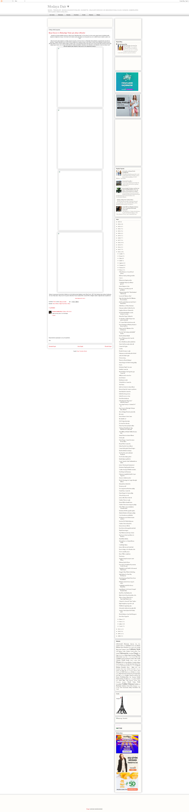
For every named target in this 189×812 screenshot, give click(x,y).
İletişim (98, 14)
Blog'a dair (118, 649)
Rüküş (138, 673)
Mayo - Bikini (130, 667)
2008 (119, 636)
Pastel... (121, 365)
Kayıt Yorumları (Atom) (82, 351)
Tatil (127, 680)
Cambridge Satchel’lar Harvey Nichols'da (126, 586)
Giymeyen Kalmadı (125, 658)
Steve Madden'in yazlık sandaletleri (127, 342)
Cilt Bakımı (119, 651)
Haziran (121, 267)
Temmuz (121, 265)
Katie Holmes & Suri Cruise (125, 416)
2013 (119, 249)
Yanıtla (53, 315)
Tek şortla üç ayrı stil (124, 495)
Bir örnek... (121, 414)
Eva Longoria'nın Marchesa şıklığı (127, 488)
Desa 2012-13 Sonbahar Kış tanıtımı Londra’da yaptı (127, 565)
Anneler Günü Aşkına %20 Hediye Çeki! (127, 611)
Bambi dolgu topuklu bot (125, 459)
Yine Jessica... (122, 556)
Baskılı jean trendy (123, 380)
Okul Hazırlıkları (130, 670)
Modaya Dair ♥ (58, 6)
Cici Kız (121, 348)
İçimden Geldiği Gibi (57, 311)
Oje (125, 670)
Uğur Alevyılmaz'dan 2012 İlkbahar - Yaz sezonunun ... (127, 298)
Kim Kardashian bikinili (124, 336)
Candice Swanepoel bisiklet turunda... (127, 469)
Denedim (131, 653)
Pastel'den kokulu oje (124, 398)
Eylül (120, 260)
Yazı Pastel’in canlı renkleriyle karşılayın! (126, 453)
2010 (119, 631)
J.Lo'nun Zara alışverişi (124, 423)
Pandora (129, 672)
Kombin (128, 665)
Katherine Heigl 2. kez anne (125, 367)
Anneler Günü (119, 645)
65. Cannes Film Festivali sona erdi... (127, 322)
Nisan (120, 619)
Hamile (127, 660)
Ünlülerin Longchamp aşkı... (125, 606)
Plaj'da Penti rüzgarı (123, 530)
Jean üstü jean (122, 377)
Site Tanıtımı (132, 677)
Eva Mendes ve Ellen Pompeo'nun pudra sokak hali (127, 319)
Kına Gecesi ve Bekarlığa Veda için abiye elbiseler (127, 408)
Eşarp (124, 657)
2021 (119, 231)
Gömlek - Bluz (133, 658)
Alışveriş (132, 644)
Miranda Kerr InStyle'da (124, 484)
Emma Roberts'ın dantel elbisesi (126, 435)
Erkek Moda (119, 657)
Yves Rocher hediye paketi (125, 456)
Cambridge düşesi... (123, 545)
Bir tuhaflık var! (122, 418)
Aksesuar (126, 644)
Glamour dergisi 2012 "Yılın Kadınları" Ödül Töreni (128, 292)
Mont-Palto (133, 669)
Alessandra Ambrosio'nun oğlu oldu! (127, 608)
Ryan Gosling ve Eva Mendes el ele (127, 549)
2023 (119, 226)
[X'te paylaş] (75, 302)
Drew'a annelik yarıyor (124, 551)
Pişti (120, 674)
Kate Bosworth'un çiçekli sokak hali (127, 528)
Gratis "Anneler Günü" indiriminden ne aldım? (128, 461)
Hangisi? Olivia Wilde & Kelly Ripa (127, 572)
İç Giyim (126, 662)
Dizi (120, 655)
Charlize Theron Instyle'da (125, 523)
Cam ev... (121, 278)
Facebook (76, 14)
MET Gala (137, 667)
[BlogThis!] (73, 302)
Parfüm (133, 672)
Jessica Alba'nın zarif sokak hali (126, 547)
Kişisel (122, 665)
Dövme (122, 655)
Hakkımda (60, 14)
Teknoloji (131, 680)
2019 (119, 235)
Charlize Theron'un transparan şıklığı (127, 504)
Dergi (136, 653)
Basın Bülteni (56, 303)
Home (118, 662)
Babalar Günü (134, 645)
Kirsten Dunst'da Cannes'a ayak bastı (127, 389)
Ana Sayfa (51, 14)
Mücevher (138, 669)
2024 (119, 224)
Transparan (118, 682)
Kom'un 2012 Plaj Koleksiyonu (126, 521)
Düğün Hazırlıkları (63, 303)
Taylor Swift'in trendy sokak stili (126, 344)
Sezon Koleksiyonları (122, 677)
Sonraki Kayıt (52, 346)
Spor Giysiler (137, 679)
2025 (119, 222)
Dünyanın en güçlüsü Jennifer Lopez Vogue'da (127, 474)
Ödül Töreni (124, 672)
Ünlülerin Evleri (125, 686)
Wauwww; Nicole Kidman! (125, 360)
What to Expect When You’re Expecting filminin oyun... (126, 598)
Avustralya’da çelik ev (127, 181)
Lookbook (137, 665)
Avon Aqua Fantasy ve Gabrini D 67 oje (127, 405)
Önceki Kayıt (108, 346)
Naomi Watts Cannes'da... (125, 444)
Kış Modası (118, 665)
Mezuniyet (118, 669)
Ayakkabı (128, 645)
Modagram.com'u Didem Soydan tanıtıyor (126, 518)
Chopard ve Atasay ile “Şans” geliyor (127, 601)
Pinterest (91, 14)
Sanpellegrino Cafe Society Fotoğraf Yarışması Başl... (127, 589)
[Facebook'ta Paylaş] (76, 302)
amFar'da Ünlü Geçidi (124, 355)
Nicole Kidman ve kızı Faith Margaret (128, 614)
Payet (136, 672)
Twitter (83, 14)
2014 (119, 247)
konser (131, 665)
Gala (139, 657)
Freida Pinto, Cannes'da (124, 491)
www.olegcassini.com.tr (80, 298)
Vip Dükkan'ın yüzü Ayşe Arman (126, 532)
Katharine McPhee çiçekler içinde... (127, 510)
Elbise (69, 303)
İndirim (138, 662)
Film (137, 657)
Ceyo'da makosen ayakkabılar (126, 515)
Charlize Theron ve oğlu (124, 500)
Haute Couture (133, 660)
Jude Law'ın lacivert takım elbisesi (127, 387)
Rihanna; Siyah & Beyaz (124, 562)
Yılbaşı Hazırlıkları (133, 687)
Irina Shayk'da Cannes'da (125, 391)
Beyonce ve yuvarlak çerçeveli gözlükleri (126, 289)
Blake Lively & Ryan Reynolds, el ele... (128, 595)
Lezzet (134, 665)
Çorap (139, 651)
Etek (126, 657)
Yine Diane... (122, 384)
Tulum (134, 682)
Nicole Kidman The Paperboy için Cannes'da (127, 372)
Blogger (88, 809)
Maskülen (123, 667)
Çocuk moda (134, 651)
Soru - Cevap (131, 678)
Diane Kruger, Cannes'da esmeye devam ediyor (126, 440)
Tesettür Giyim (137, 680)
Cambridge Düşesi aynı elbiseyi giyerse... (126, 283)
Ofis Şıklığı (121, 670)
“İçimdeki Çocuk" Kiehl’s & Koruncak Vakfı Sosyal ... (128, 569)
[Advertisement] (76, 22)
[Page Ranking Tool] (119, 728)
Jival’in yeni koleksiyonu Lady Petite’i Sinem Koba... (127, 302)
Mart (120, 621)
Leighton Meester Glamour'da (126, 310)
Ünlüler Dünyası (128, 684)
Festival (133, 657)
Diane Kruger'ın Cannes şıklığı (126, 493)
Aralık (120, 254)
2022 (119, 229)
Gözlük (138, 658)
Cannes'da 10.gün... (123, 346)
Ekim (120, 258)
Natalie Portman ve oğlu (124, 351)
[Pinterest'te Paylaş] (78, 302)
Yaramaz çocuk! (122, 486)
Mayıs (120, 270)
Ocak (120, 626)
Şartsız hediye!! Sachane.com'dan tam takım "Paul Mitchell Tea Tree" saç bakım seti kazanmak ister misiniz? (130, 190)
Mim (122, 669)
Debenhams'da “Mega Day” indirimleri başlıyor (125, 401)
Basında (68, 14)
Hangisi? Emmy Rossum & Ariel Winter (126, 559)
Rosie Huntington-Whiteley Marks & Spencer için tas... (127, 325)
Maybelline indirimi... (124, 539)
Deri (139, 653)
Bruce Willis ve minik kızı (124, 554)
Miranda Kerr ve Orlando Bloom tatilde (126, 541)
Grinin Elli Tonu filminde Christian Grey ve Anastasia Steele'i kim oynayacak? (130, 208)
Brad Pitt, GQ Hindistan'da (125, 593)
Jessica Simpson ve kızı (124, 286)
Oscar (117, 672)
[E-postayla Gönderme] (70, 301)
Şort (117, 680)
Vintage (138, 686)
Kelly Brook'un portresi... (125, 394)
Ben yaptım (131, 647)
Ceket (127, 649)
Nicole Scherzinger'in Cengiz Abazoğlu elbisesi (128, 480)
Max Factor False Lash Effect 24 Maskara (126, 535)
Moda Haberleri (127, 669)
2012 (119, 252)
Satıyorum (122, 675)
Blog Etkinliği (137, 647)
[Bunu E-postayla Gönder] (72, 302)
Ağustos (121, 263)
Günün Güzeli (120, 660)
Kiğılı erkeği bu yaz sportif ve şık (126, 603)
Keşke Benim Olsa (136, 664)
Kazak (125, 664)
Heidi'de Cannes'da (123, 369)
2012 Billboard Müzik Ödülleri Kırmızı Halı (128, 432)
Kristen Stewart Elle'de (124, 526)
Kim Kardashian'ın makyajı (125, 450)
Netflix (117, 670)
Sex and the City (136, 675)
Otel (120, 672)
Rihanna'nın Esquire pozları (125, 280)
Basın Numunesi (125, 647)
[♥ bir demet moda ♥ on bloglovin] (121, 713)
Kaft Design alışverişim (124, 421)
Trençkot (124, 682)
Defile (117, 653)
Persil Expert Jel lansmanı (125, 472)
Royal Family (134, 673)
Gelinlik (118, 658)
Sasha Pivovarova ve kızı (124, 396)
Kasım (120, 256)
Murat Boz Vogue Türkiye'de (126, 316)
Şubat (120, 624)
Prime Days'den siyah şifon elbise (126, 425)
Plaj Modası (124, 673)
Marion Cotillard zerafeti (125, 478)
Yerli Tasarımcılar (124, 687)
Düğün (126, 655)
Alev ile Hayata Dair (122, 44)
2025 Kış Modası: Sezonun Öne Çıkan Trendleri (130, 46)
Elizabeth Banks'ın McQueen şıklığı (127, 513)
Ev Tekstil (130, 657)
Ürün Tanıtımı (133, 686)
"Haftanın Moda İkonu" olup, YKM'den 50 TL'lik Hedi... (126, 428)
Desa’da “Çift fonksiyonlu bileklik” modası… (127, 332)
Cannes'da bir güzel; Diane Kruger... (127, 448)
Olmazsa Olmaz (137, 670)
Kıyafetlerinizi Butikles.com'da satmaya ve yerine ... (126, 313)
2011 (119, 629)
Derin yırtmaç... (122, 358)
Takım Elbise (122, 680)
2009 (119, 633)
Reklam (129, 673)
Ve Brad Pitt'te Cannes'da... (125, 382)
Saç (119, 675)
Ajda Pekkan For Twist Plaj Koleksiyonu (125, 575)
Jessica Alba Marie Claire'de (125, 497)
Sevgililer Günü (128, 675)
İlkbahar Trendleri (132, 662)
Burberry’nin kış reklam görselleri (127, 275)
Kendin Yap (128, 664)
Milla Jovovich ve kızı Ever (125, 375)
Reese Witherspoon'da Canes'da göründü (126, 338)
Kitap (125, 665)
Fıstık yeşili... (122, 437)
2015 (119, 245)
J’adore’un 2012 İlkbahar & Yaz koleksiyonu (126, 329)
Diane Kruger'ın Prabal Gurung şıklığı (128, 362)
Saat (117, 675)
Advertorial (119, 644)
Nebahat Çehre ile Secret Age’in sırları (126, 582)
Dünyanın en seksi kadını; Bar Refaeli (127, 353)
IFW (122, 662)
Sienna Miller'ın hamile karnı (125, 502)
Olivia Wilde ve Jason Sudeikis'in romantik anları (126, 507)
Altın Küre (137, 644)
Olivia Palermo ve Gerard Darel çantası (126, 272)
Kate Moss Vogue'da (124, 616)
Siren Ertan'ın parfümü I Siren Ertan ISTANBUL (127, 578)
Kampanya (120, 664)
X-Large (117, 687)
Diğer (117, 655)
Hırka (139, 660)
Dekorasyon (124, 653)
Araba (124, 645)
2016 (119, 242)
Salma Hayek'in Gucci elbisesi (126, 446)
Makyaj (118, 667)
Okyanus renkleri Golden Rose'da (127, 308)
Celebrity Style (134, 649)
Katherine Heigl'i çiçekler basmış (126, 467)
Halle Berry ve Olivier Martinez (126, 305)
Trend (129, 682)
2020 (119, 233)
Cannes (123, 649)
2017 (119, 240)
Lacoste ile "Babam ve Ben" (125, 296)
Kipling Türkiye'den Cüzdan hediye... (125, 199)
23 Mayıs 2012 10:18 (66, 311)
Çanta (128, 651)
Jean (117, 664)
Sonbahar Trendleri (123, 679)
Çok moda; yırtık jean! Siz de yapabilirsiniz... (128, 171)
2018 (119, 238)
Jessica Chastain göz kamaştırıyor (126, 465)
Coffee (124, 651)
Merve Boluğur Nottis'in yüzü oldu (127, 412)
